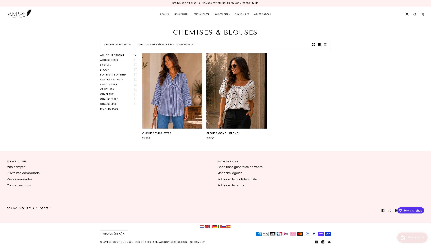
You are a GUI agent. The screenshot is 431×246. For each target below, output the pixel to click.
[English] (207, 226)
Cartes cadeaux (111, 79)
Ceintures (107, 89)
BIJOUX (105, 69)
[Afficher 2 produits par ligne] (313, 44)
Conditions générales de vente (240, 167)
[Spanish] (228, 226)
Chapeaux (107, 94)
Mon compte (16, 167)
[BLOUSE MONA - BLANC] (236, 91)
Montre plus (109, 109)
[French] (211, 226)
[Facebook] (383, 210)
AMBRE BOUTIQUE (114, 242)
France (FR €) (113, 233)
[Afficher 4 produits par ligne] (327, 44)
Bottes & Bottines (113, 74)
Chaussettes (109, 99)
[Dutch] (202, 226)
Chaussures (108, 104)
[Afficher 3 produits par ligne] (320, 44)
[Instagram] (389, 210)
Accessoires (109, 60)
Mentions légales (230, 173)
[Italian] (220, 226)
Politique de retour (231, 185)
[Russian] (224, 226)
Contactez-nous (19, 185)
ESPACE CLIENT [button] (17, 161)
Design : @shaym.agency (152, 242)
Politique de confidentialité (237, 179)
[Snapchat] (395, 210)
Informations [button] (228, 161)
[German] (215, 226)
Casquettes (108, 84)
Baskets (105, 65)
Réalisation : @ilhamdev (188, 242)
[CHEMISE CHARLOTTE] (172, 91)
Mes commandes (19, 179)
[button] (201, 14)
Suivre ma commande (23, 173)
